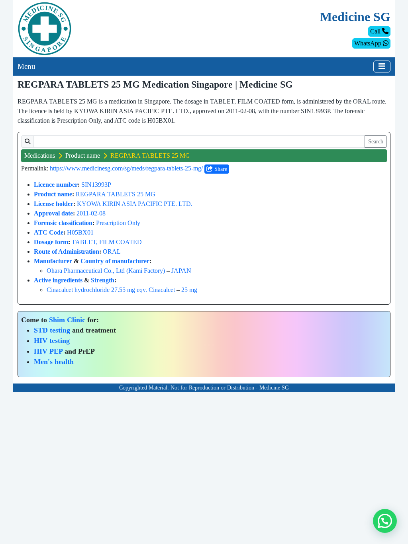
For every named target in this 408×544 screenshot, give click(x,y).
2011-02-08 (91, 213)
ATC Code (48, 232)
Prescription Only (118, 222)
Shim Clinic (67, 320)
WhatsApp (368, 43)
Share (220, 169)
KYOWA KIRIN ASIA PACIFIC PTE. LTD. (134, 203)
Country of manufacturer (114, 261)
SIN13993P (96, 184)
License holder (53, 203)
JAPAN (181, 270)
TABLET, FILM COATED (107, 242)
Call (376, 31)
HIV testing (52, 340)
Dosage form (51, 242)
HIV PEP (48, 351)
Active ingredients (58, 280)
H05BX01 (80, 232)
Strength (102, 280)
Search (375, 142)
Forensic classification (63, 222)
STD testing (52, 330)
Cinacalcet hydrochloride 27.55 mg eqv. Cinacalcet (111, 289)
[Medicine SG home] (45, 28)
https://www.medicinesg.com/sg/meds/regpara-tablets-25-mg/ (126, 168)
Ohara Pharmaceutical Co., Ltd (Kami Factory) (106, 270)
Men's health (54, 362)
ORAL (112, 251)
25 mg (189, 289)
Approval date (53, 213)
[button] (385, 521)
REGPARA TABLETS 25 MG (115, 194)
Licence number (56, 184)
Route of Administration (66, 251)
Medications (39, 155)
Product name (82, 155)
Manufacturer (53, 261)
